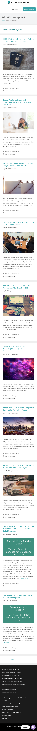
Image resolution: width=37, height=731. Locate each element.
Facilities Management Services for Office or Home (15, 698)
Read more (24, 578)
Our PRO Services (6, 701)
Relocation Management (12, 88)
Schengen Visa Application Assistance (11, 712)
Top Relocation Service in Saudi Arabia (11, 672)
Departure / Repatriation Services (10, 706)
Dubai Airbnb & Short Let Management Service (13, 684)
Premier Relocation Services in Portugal (12, 678)
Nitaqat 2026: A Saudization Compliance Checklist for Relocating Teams (18, 408)
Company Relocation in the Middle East (12, 704)
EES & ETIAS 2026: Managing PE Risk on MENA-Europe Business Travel (18, 40)
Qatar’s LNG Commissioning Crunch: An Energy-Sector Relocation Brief (18, 164)
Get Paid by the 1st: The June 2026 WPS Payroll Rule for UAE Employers (18, 466)
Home (3, 20)
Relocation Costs (6, 718)
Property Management (7, 709)
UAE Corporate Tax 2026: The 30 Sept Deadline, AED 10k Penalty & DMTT (17, 286)
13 (9, 659)
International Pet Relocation (9, 689)
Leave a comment (10, 91)
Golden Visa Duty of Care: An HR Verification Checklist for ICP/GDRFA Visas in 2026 (17, 102)
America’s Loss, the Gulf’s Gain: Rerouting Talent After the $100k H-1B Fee (18, 348)
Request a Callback (29, 9)
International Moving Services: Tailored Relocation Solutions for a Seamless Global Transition (18, 528)
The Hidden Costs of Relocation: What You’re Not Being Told (17, 596)
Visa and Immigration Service (9, 692)
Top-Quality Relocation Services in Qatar (12, 681)
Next (13, 659)
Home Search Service (7, 695)
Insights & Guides (6, 715)
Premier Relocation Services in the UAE (12, 669)
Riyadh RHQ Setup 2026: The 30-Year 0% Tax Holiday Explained (18, 223)
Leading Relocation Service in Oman (11, 675)
